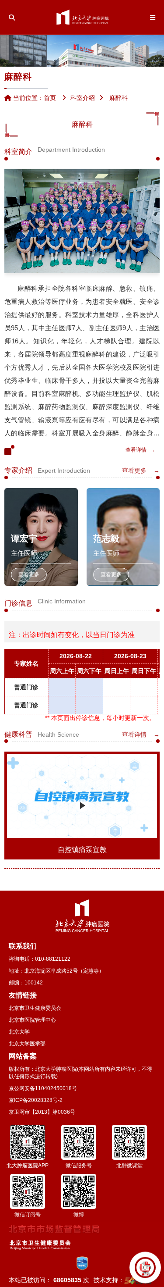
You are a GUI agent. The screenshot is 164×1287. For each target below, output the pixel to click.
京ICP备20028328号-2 (36, 1100)
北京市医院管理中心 (32, 1020)
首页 (50, 97)
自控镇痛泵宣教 (82, 849)
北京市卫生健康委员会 (35, 1008)
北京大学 (19, 1032)
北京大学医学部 (27, 1044)
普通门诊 (26, 687)
